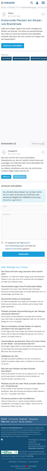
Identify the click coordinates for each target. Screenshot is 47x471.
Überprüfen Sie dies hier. (36, 448)
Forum (3, 7)
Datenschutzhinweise (14, 248)
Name (5, 206)
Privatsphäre (33, 462)
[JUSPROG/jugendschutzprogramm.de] (9, 452)
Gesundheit (6, 58)
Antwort (6, 214)
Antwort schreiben (12, 45)
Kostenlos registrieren (12, 200)
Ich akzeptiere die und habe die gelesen (20, 246)
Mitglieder (23, 419)
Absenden (23, 254)
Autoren (14, 421)
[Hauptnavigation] (43, 3)
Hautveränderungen (28, 7)
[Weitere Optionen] (43, 14)
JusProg (30, 456)
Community (13, 419)
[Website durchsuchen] (31, 3)
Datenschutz (22, 462)
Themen (11, 7)
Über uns (5, 422)
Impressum (13, 462)
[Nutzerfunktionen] (37, 3)
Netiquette (33, 419)
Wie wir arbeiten (25, 421)
